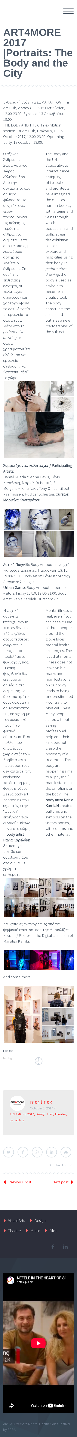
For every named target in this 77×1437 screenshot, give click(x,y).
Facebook (23, 1152)
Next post (60, 1181)
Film (50, 1114)
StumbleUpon (66, 1152)
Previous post (20, 1181)
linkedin (65, 1246)
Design (40, 1114)
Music (35, 1230)
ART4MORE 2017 (22, 1114)
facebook (52, 1246)
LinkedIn (51, 1152)
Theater (60, 1114)
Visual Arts (17, 1120)
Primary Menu (68, 11)
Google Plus (37, 1152)
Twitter (8, 1152)
